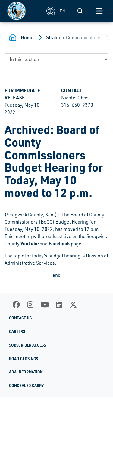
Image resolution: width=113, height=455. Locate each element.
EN (62, 10)
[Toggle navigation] (99, 11)
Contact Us (20, 317)
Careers (17, 331)
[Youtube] (44, 304)
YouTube (29, 243)
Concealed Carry (26, 385)
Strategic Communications (74, 37)
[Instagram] (30, 304)
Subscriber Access (27, 345)
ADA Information (26, 371)
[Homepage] (23, 11)
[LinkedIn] (59, 304)
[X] (73, 304)
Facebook (59, 243)
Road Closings (23, 358)
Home (27, 37)
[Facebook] (16, 304)
